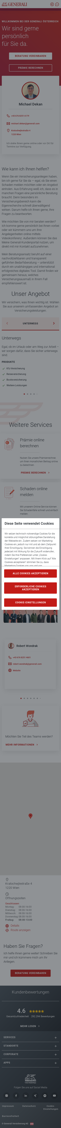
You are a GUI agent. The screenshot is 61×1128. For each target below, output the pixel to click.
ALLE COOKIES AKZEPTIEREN (30, 573)
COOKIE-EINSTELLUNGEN (30, 602)
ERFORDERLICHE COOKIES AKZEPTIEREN (30, 588)
